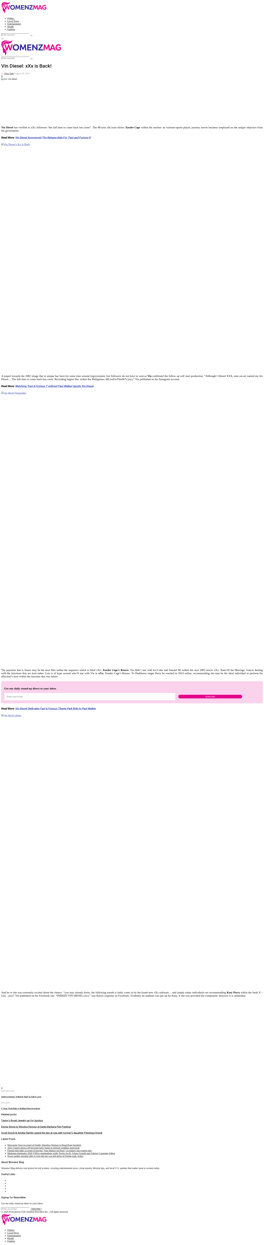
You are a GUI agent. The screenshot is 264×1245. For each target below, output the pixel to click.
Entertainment (14, 24)
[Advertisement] (93, 101)
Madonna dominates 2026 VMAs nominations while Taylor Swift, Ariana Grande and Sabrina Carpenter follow (61, 1153)
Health (10, 26)
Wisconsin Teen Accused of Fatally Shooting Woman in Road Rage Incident (44, 1145)
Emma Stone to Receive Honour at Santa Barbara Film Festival (36, 1126)
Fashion (11, 29)
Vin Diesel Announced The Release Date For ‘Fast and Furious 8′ (53, 137)
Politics (10, 18)
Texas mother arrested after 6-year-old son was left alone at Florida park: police (45, 1156)
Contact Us (12, 1183)
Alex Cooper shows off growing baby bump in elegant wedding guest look (43, 1148)
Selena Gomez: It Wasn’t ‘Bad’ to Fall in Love (21, 1097)
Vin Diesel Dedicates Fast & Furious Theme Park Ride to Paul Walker (55, 708)
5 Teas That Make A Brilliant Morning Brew (20, 1108)
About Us (12, 1180)
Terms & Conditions (17, 1188)
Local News (13, 21)
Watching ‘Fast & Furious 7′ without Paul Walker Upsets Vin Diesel (54, 386)
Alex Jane (9, 73)
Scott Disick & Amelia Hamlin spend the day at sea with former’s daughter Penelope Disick (51, 1132)
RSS (9, 1191)
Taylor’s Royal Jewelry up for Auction (22, 1120)
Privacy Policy (14, 1186)
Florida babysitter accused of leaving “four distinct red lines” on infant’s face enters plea (49, 1150)
